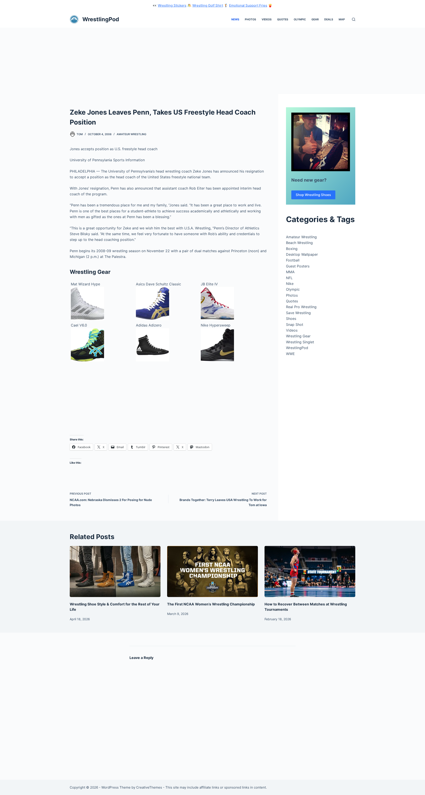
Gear (315, 19)
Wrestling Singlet (300, 342)
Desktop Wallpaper (302, 254)
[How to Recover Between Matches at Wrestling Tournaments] (310, 571)
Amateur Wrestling (131, 134)
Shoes (291, 318)
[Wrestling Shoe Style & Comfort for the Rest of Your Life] (115, 571)
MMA (290, 272)
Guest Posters (297, 266)
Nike (290, 283)
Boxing (292, 248)
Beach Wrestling (299, 242)
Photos (250, 19)
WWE (290, 353)
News (235, 19)
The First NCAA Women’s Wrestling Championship (211, 604)
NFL (289, 278)
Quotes (282, 19)
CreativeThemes (149, 787)
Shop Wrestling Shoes (313, 195)
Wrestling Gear (298, 336)
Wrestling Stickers (172, 5)
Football (292, 260)
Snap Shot (294, 324)
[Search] (353, 19)
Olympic (300, 19)
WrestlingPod (100, 19)
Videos (267, 19)
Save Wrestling (298, 313)
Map (342, 19)
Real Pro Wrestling (301, 307)
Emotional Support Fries (248, 5)
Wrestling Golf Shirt (207, 5)
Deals (328, 19)
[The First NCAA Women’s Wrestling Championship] (212, 571)
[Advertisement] (212, 61)
